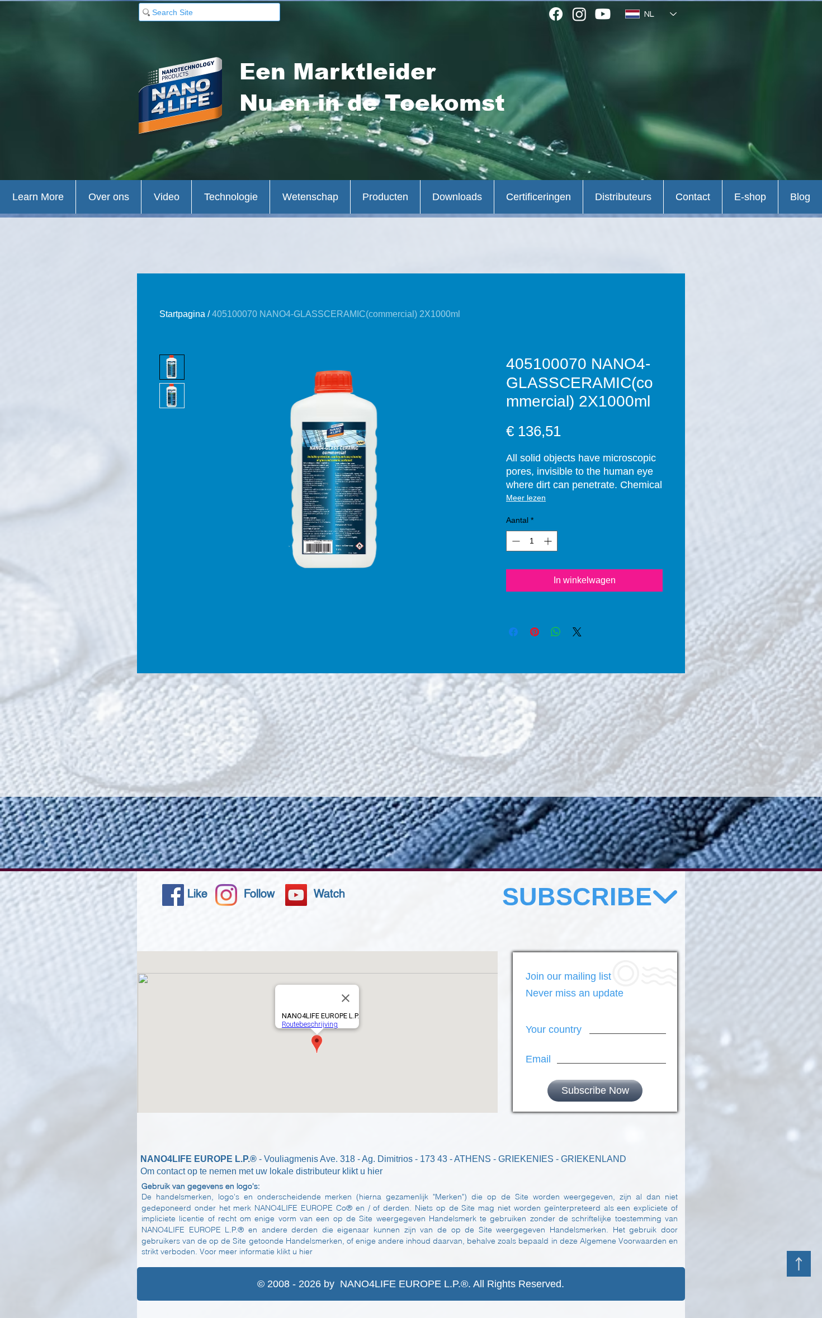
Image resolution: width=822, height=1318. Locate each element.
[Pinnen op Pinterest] (534, 632)
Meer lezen (526, 497)
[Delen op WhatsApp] (556, 632)
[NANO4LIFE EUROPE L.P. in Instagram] (226, 895)
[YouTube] (296, 895)
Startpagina (182, 314)
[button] (37, 197)
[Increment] (549, 541)
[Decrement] (515, 541)
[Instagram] (579, 14)
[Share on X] (577, 632)
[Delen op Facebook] (513, 632)
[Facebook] (556, 14)
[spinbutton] (532, 541)
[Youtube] (603, 14)
